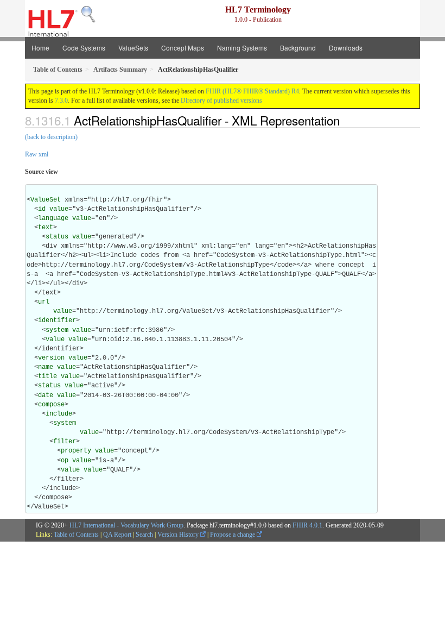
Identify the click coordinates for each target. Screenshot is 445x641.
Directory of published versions (221, 100)
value (58, 209)
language (53, 218)
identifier (57, 320)
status (57, 237)
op (64, 460)
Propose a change (233, 534)
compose (51, 405)
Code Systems (83, 47)
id (42, 209)
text (45, 227)
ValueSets (133, 47)
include (59, 414)
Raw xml (36, 154)
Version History (178, 534)
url (43, 302)
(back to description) (51, 137)
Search (144, 534)
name (45, 367)
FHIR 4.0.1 (307, 525)
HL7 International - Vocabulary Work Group (126, 525)
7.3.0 (61, 100)
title (47, 376)
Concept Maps (182, 47)
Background (298, 47)
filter (64, 441)
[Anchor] (346, 120)
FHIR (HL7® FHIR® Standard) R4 (252, 91)
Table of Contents (76, 534)
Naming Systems (242, 47)
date (45, 395)
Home (40, 47)
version (51, 358)
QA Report (117, 534)
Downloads (346, 47)
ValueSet (45, 200)
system (57, 330)
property (76, 451)
